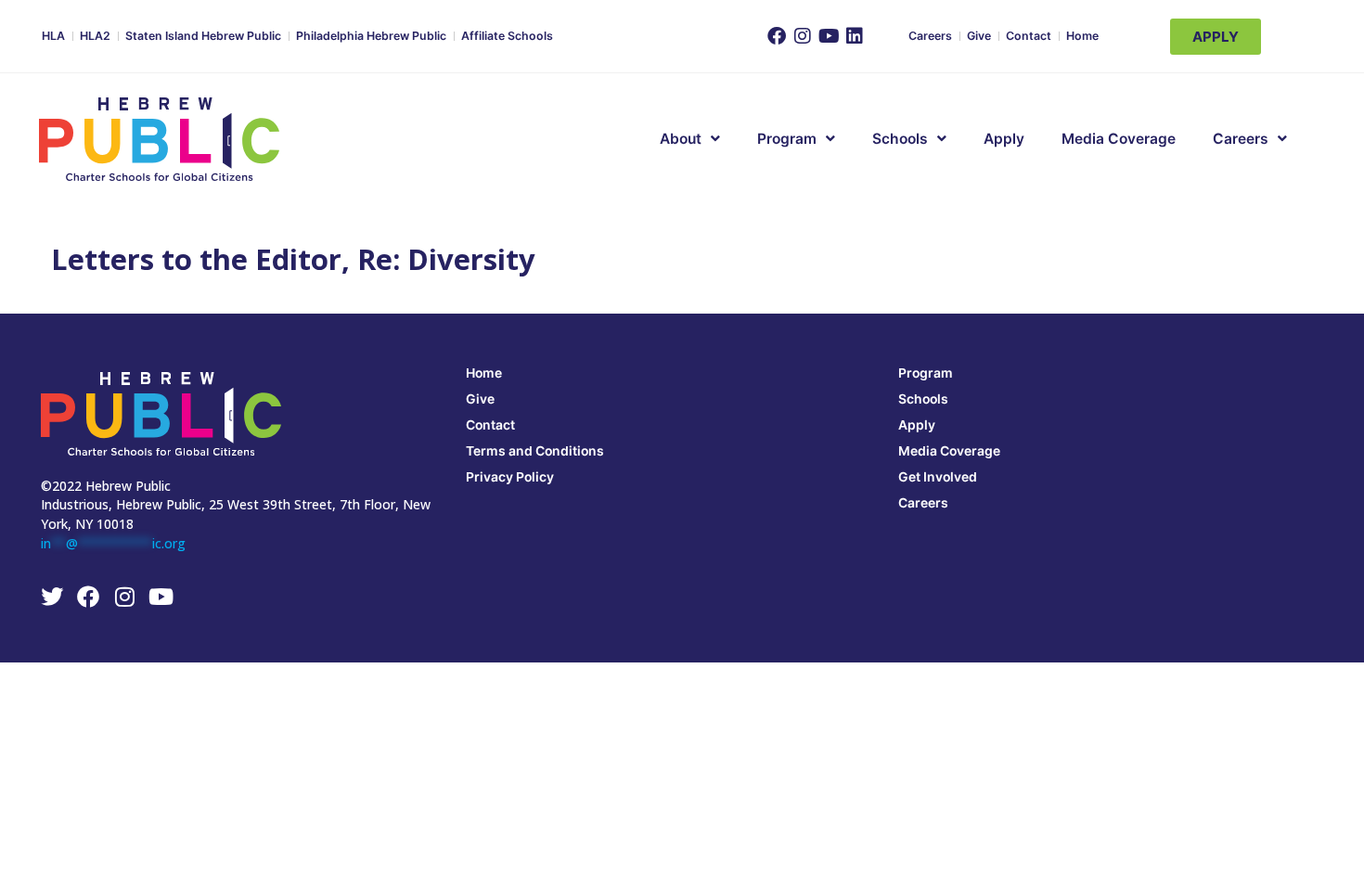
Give (979, 36)
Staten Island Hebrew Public (203, 36)
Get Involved (937, 476)
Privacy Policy (510, 476)
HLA (53, 36)
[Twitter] (52, 596)
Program (925, 372)
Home (1082, 36)
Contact (1028, 36)
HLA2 (95, 36)
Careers (930, 36)
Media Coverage (1119, 139)
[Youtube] (828, 36)
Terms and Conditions (535, 450)
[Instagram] (802, 36)
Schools (900, 139)
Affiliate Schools (507, 36)
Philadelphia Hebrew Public (371, 36)
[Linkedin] (854, 36)
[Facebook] (776, 36)
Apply (1004, 139)
